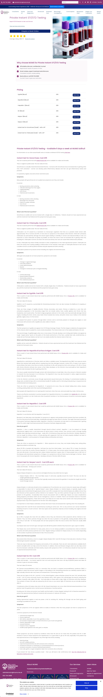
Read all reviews (30, 39)
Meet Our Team (91, 671)
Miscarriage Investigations (58, 12)
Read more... (30, 672)
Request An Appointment (94, 673)
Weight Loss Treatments (88, 12)
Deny (86, 688)
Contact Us (90, 676)
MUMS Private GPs (42, 160)
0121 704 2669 (6, 2)
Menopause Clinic (80, 12)
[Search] (80, 2)
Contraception (70, 11)
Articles (94, 2)
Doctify (99, 2)
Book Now (76, 95)
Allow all (86, 683)
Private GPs (71, 296)
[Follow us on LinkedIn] (88, 2)
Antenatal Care (49, 12)
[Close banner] (100, 681)
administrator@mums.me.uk (22, 2)
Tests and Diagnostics (30, 12)
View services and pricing (17, 26)
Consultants (15, 11)
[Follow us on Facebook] (83, 2)
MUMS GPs (75, 394)
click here (67, 152)
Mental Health (99, 12)
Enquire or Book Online (30, 31)
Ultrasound (41, 11)
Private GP (23, 12)
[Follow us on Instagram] (90, 2)
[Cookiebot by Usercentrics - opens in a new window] (9, 694)
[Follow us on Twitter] (85, 2)
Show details (23, 694)
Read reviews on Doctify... (57, 6)
